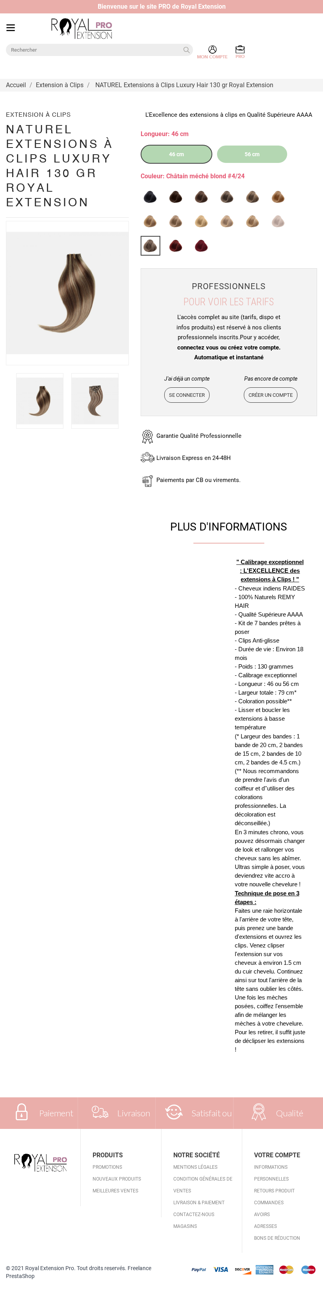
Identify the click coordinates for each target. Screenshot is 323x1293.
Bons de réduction (277, 1238)
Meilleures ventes (115, 1191)
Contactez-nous (193, 1214)
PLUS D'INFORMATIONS (228, 526)
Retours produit (274, 1191)
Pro (240, 57)
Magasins (185, 1226)
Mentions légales (195, 1167)
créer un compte (271, 395)
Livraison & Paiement (199, 1202)
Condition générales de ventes (202, 1185)
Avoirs (262, 1214)
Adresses (265, 1226)
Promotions (107, 1167)
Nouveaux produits (117, 1179)
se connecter (187, 395)
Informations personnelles (271, 1173)
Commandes (269, 1202)
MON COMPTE (212, 57)
